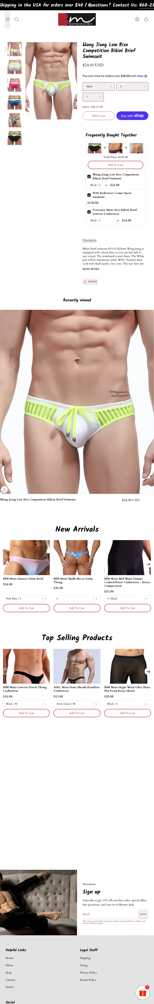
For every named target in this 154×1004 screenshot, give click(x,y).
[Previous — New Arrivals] (5, 564)
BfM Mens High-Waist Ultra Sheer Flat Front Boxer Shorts (127, 689)
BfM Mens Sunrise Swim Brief (23, 579)
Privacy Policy (134, 921)
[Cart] (146, 19)
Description (90, 240)
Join (143, 914)
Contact (10, 980)
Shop (9, 972)
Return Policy (88, 980)
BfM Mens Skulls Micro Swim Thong (73, 580)
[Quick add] (4, 489)
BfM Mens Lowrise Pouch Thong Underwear (25, 689)
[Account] (137, 19)
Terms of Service (90, 923)
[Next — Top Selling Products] (148, 671)
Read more (91, 269)
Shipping (85, 958)
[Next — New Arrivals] (148, 564)
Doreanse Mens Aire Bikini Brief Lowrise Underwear (115, 212)
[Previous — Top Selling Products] (5, 671)
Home (9, 958)
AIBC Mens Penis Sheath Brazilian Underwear (76, 689)
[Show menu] (7, 19)
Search (9, 987)
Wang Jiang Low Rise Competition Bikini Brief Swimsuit (116, 176)
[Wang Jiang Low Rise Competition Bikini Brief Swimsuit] (15, 49)
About (9, 965)
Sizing (83, 965)
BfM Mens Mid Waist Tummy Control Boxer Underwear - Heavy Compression (127, 582)
